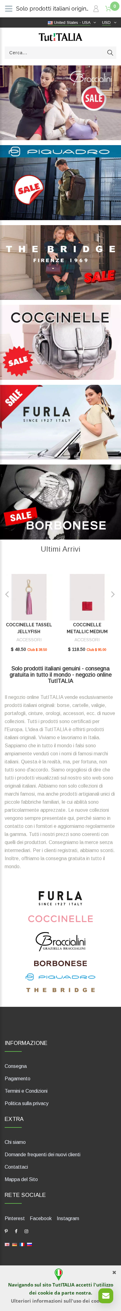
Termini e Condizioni (26, 1091)
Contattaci (16, 1167)
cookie (45, 1293)
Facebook (41, 1218)
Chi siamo (15, 1142)
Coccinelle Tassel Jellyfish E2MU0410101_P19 (29, 631)
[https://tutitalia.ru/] (29, 1244)
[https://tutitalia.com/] (7, 1244)
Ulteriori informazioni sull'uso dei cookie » (60, 1301)
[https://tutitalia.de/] (14, 1244)
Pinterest (15, 1218)
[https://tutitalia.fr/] (22, 1244)
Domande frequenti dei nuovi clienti (42, 1154)
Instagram (68, 1218)
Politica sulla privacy (26, 1103)
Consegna (16, 1066)
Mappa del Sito (21, 1179)
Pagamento (17, 1078)
